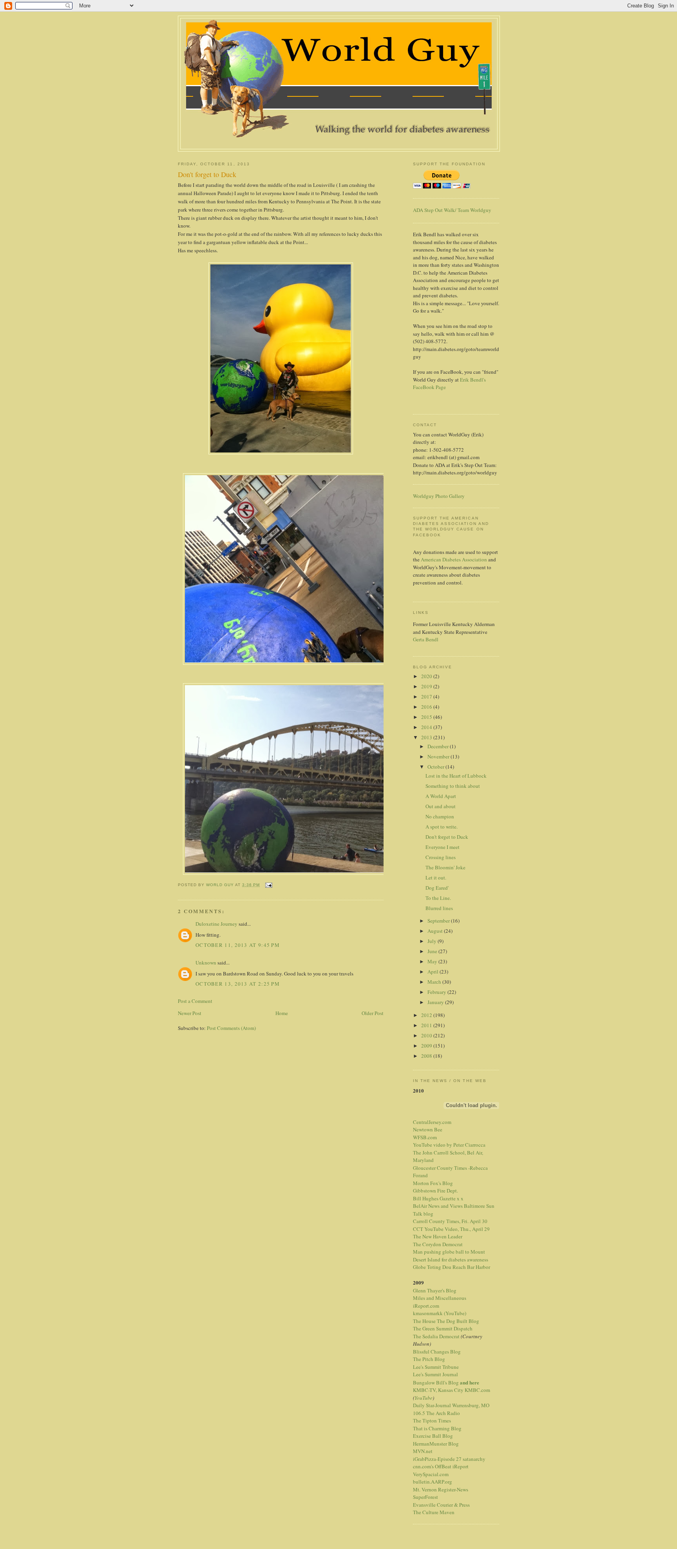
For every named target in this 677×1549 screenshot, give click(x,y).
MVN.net (423, 1451)
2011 (427, 1025)
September (439, 920)
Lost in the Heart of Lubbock (456, 775)
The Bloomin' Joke (445, 867)
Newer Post (189, 1013)
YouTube (424, 1397)
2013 (427, 737)
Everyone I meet (442, 847)
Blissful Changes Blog (437, 1351)
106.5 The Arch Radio (436, 1413)
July (432, 941)
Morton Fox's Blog (433, 1183)
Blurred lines (439, 908)
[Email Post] (268, 885)
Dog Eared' (437, 887)
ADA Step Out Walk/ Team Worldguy (452, 210)
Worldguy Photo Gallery (439, 495)
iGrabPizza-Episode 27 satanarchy (449, 1458)
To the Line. (438, 897)
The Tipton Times (432, 1420)
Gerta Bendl (425, 639)
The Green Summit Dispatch (442, 1328)
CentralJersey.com (432, 1122)
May (432, 961)
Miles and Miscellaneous (439, 1297)
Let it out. (435, 877)
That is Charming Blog (437, 1428)
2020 (427, 676)
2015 (427, 716)
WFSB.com (425, 1137)
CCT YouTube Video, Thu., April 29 (451, 1228)
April (433, 971)
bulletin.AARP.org (432, 1481)
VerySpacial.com (431, 1474)
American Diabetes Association (454, 559)
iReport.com (426, 1305)
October (436, 766)
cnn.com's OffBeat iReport (441, 1466)
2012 (427, 1015)
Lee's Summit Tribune (436, 1366)
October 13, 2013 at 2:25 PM (237, 983)
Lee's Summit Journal (435, 1374)
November (439, 756)
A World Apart (440, 796)
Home (281, 1013)
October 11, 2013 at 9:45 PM (237, 944)
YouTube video (429, 1144)
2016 (427, 706)
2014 (427, 727)
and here (469, 1382)
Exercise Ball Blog (433, 1435)
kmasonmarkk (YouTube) (439, 1313)
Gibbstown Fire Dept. (435, 1190)
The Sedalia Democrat (436, 1336)
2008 (427, 1055)
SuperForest (425, 1496)
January (436, 1002)
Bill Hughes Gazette (434, 1198)
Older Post (373, 1013)
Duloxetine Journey (217, 923)
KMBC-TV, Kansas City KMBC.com (451, 1389)
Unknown (205, 962)
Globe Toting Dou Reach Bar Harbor (451, 1266)
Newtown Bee (427, 1129)
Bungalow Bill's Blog (436, 1382)
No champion (439, 816)
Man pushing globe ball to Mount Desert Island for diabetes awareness (450, 1255)
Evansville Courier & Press (441, 1504)
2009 (427, 1045)
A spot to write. (441, 826)
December (438, 746)
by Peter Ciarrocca (466, 1144)
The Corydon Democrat (438, 1244)
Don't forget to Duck (446, 836)
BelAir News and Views (438, 1205)
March (434, 981)
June (432, 951)
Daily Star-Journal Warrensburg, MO (451, 1405)
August (435, 930)
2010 (427, 1035)
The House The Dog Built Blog (446, 1321)
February (437, 991)
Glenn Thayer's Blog (434, 1290)
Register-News (453, 1489)
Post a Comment (195, 1000)
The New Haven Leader (437, 1236)
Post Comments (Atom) (231, 1027)
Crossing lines (440, 857)
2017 (427, 696)
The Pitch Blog (429, 1359)
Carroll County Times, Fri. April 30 (450, 1221)
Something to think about (452, 785)
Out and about (440, 806)
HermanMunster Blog (436, 1443)
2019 (427, 686)
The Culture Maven (433, 1512)
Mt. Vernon (425, 1489)
